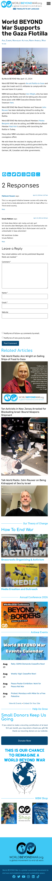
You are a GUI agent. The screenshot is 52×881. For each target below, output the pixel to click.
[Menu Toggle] (48, 3)
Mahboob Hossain (8, 196)
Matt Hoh (13, 126)
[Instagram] (28, 876)
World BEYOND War (10, 870)
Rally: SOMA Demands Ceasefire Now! (28, 664)
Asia (3, 40)
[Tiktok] (38, 876)
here (12, 102)
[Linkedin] (33, 876)
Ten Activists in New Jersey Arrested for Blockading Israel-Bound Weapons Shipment (23, 412)
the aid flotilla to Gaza (35, 83)
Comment (6, 262)
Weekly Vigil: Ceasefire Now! (23, 674)
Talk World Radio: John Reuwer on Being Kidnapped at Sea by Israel (23, 482)
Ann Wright (30, 94)
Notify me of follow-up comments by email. (22, 333)
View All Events (15, 703)
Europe (8, 40)
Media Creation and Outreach (19, 589)
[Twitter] (19, 876)
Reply (3, 209)
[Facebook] (14, 876)
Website (5, 312)
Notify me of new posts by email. (17, 338)
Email (5, 302)
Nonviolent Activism (20, 40)
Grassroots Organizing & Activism (22, 559)
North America (35, 40)
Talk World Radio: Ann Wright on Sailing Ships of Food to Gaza (22, 358)
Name (5, 293)
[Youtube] (24, 876)
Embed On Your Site (31, 703)
